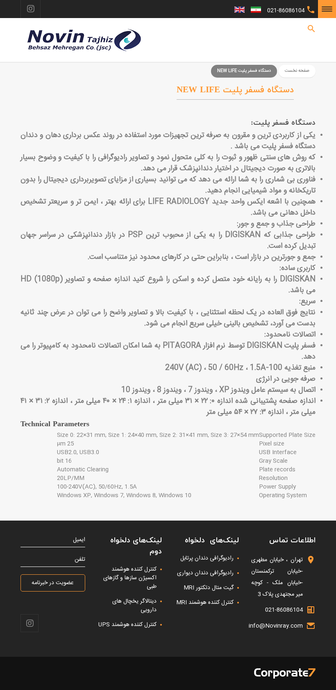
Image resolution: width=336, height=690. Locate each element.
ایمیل (79, 540)
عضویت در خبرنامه (53, 583)
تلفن (80, 559)
